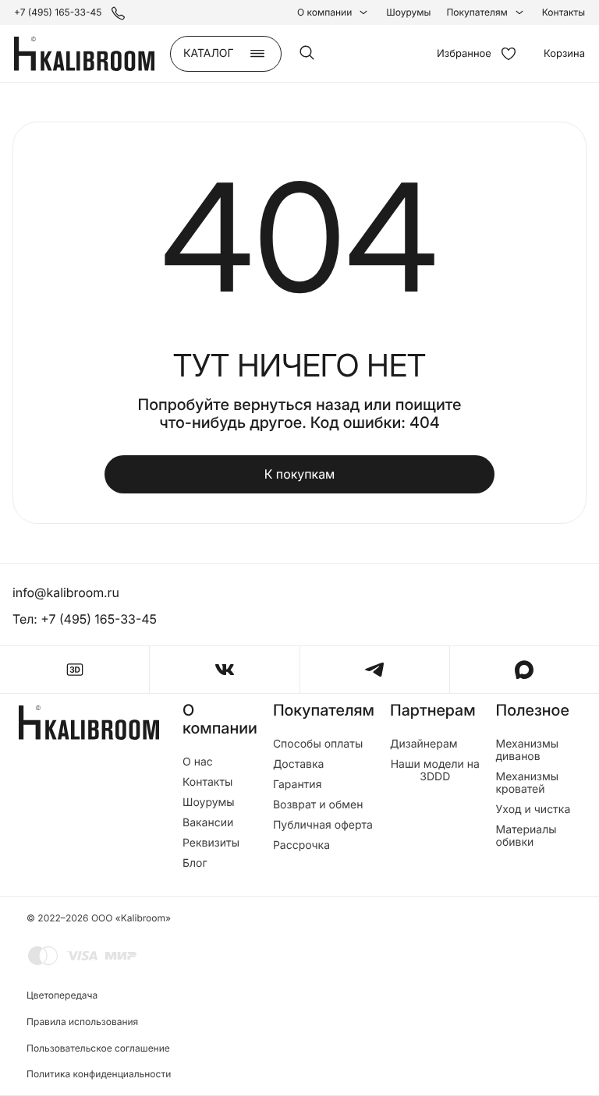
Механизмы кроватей (527, 783)
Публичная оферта (323, 825)
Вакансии (208, 823)
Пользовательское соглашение (98, 1048)
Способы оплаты (318, 744)
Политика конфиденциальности (99, 1074)
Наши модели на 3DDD (435, 770)
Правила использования (82, 1021)
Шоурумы (408, 12)
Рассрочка (301, 846)
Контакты (563, 12)
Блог (195, 863)
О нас (198, 762)
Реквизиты (211, 843)
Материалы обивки (526, 836)
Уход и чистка (533, 810)
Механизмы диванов (527, 750)
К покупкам (299, 474)
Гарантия (297, 785)
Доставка (298, 764)
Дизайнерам (424, 744)
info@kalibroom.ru (65, 592)
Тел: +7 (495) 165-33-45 (84, 619)
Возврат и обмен (318, 805)
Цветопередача (62, 995)
